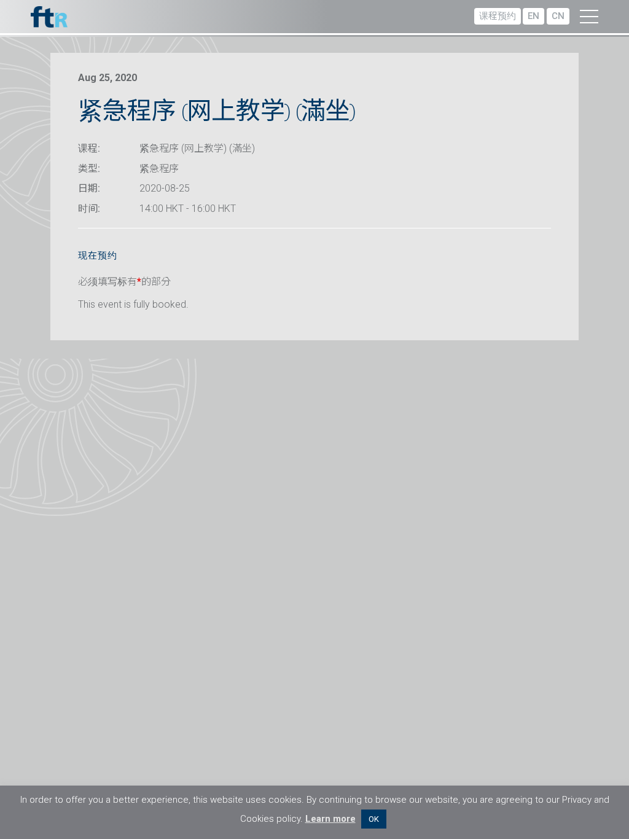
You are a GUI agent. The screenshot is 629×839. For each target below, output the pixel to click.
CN (558, 15)
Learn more (330, 818)
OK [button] (374, 819)
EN (533, 15)
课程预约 (497, 15)
